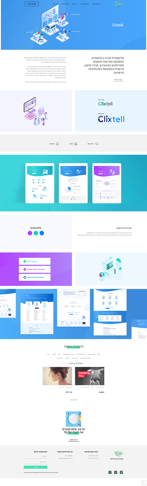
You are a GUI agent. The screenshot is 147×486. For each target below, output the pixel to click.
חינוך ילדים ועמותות (68, 354)
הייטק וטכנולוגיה (81, 354)
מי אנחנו (74, 4)
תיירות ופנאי (59, 358)
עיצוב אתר (75, 358)
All (99, 354)
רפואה (67, 358)
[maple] (89, 376)
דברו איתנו (55, 4)
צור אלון (69, 392)
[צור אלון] (57, 376)
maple (101, 392)
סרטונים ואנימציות (86, 358)
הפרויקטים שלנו (96, 4)
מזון (59, 354)
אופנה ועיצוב (91, 354)
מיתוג (54, 354)
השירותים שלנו (85, 4)
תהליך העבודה (65, 4)
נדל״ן (48, 354)
